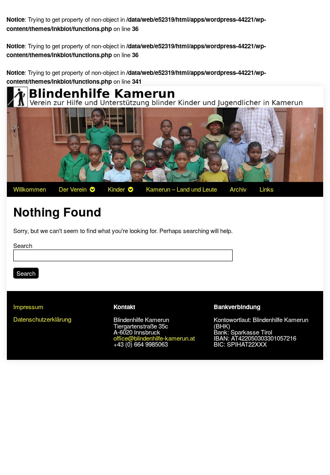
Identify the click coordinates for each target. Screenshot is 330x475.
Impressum (28, 306)
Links (267, 189)
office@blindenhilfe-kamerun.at (154, 338)
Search (22, 245)
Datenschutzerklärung (42, 319)
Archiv (238, 189)
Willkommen (29, 189)
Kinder (116, 189)
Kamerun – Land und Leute (181, 189)
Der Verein (73, 189)
